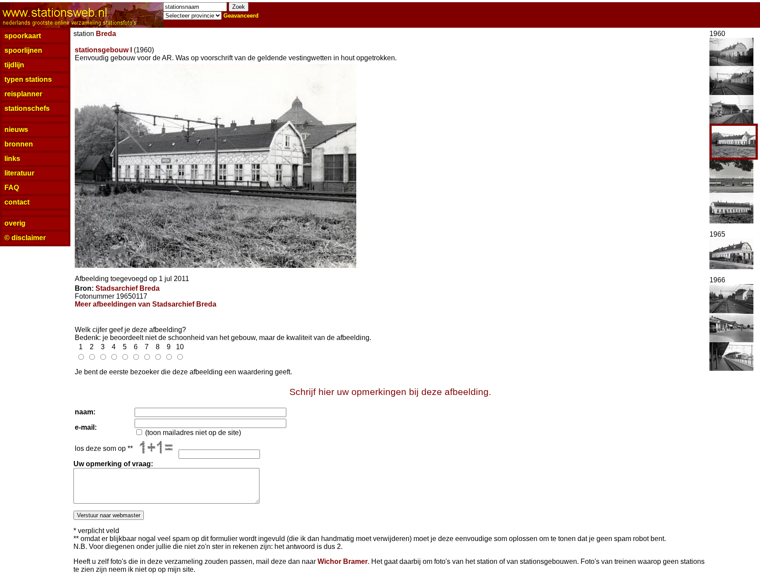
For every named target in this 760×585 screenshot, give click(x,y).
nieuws (16, 129)
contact (16, 202)
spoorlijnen (23, 50)
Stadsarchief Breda (127, 288)
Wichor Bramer (343, 561)
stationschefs (27, 108)
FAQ (11, 187)
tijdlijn (14, 65)
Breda (106, 33)
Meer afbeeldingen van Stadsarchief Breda (145, 304)
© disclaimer (25, 237)
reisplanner (23, 94)
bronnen (18, 144)
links (12, 158)
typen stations (28, 79)
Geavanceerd (241, 15)
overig (15, 223)
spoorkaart (22, 36)
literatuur (19, 173)
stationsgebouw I (103, 50)
